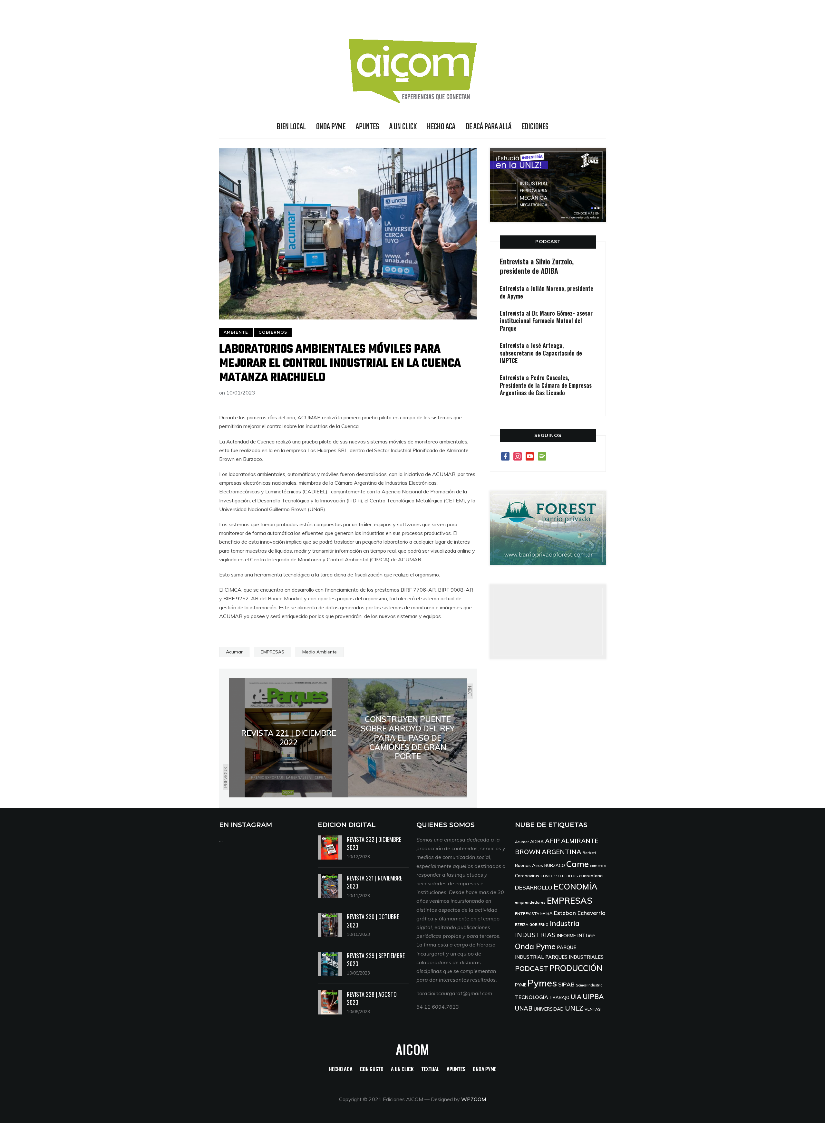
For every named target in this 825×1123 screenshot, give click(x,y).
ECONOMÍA (575, 886)
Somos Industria (589, 985)
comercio (598, 865)
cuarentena (591, 875)
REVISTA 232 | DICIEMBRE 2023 (374, 843)
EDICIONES (535, 126)
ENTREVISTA (527, 913)
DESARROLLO (533, 887)
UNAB (523, 1008)
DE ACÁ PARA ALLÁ (488, 126)
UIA (576, 997)
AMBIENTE (236, 332)
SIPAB (566, 984)
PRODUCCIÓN (576, 968)
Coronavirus (527, 875)
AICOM (412, 1049)
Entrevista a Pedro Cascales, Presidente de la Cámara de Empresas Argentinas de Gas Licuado (546, 385)
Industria (564, 923)
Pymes (542, 983)
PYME (520, 984)
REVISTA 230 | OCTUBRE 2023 (373, 920)
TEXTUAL (430, 1069)
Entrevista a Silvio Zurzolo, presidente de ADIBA (537, 266)
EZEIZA (521, 924)
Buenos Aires (529, 865)
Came (577, 864)
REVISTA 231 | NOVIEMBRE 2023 (374, 882)
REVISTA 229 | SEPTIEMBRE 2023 (376, 959)
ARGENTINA (561, 852)
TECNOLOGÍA (531, 997)
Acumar (234, 652)
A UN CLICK (403, 126)
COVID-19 (549, 875)
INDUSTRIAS (535, 935)
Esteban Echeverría (580, 912)
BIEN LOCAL (291, 126)
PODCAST (548, 241)
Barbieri (589, 852)
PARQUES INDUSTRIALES (574, 957)
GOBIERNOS (272, 332)
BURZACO (554, 865)
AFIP (552, 841)
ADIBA (537, 841)
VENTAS (593, 1009)
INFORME (566, 935)
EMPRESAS (272, 652)
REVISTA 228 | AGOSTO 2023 (372, 998)
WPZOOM (473, 1099)
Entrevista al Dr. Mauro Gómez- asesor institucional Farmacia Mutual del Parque (546, 320)
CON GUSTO (371, 1069)
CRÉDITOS (569, 876)
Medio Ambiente (319, 652)
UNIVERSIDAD (549, 1009)
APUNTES (367, 126)
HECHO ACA (441, 126)
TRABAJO (559, 997)
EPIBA (546, 913)
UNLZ (574, 1008)
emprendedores (530, 902)
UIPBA (593, 996)
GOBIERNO (538, 924)
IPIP (591, 935)
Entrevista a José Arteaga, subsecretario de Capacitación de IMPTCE (541, 353)
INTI (582, 935)
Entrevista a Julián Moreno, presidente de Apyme (546, 292)
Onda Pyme (535, 946)
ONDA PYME (330, 126)
